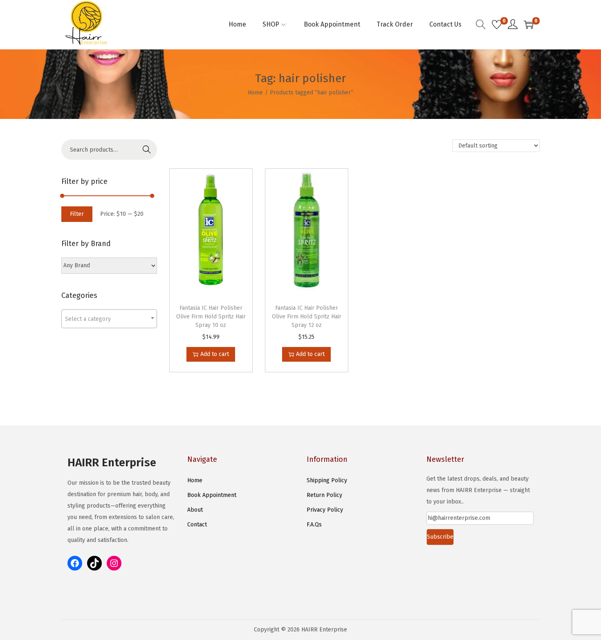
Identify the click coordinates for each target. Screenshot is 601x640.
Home (255, 92)
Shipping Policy (327, 480)
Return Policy (324, 495)
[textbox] (109, 319)
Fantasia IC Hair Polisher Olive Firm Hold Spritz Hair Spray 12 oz (306, 316)
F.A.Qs (314, 524)
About (195, 509)
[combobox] (109, 318)
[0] (497, 24)
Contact (197, 524)
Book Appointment (211, 495)
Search (147, 149)
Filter (77, 213)
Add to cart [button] (214, 354)
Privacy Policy (325, 509)
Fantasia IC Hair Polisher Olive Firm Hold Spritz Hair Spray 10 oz (211, 316)
